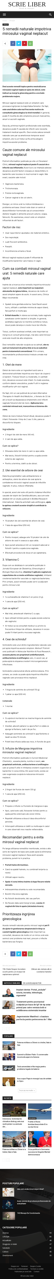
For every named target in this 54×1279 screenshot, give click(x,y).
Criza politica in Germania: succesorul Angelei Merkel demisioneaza (39, 1152)
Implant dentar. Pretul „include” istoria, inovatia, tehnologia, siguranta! (31, 992)
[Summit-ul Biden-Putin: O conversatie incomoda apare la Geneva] (9, 1056)
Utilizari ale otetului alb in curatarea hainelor (41, 970)
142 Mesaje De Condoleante (28, 1213)
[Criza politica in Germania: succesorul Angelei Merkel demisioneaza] (40, 1139)
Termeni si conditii (36, 1269)
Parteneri (24, 1266)
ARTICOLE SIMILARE (12, 983)
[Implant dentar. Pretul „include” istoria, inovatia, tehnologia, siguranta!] (9, 992)
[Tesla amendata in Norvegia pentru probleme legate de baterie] (9, 1068)
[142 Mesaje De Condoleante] (9, 1216)
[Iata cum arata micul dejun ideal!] (8, 1192)
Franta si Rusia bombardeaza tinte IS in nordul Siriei (37, 1124)
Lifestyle (12, 21)
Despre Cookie (35, 1266)
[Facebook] (12, 43)
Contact (36, 1271)
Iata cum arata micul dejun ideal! (30, 1189)
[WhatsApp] (30, 43)
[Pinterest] (24, 43)
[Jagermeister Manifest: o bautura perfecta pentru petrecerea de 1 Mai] (9, 1019)
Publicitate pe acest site (23, 1271)
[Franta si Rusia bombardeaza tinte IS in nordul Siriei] (40, 1111)
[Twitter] (18, 43)
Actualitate (6, 1115)
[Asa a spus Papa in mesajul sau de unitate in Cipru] (9, 1081)
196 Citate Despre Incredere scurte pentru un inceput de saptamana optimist (14, 972)
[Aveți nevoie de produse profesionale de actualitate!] (8, 1204)
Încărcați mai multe (26, 1090)
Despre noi (15, 1266)
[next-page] (8, 1028)
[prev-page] (4, 1028)
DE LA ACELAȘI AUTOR (32, 983)
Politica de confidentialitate (18, 1269)
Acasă (5, 21)
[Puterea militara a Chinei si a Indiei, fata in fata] (9, 1045)
